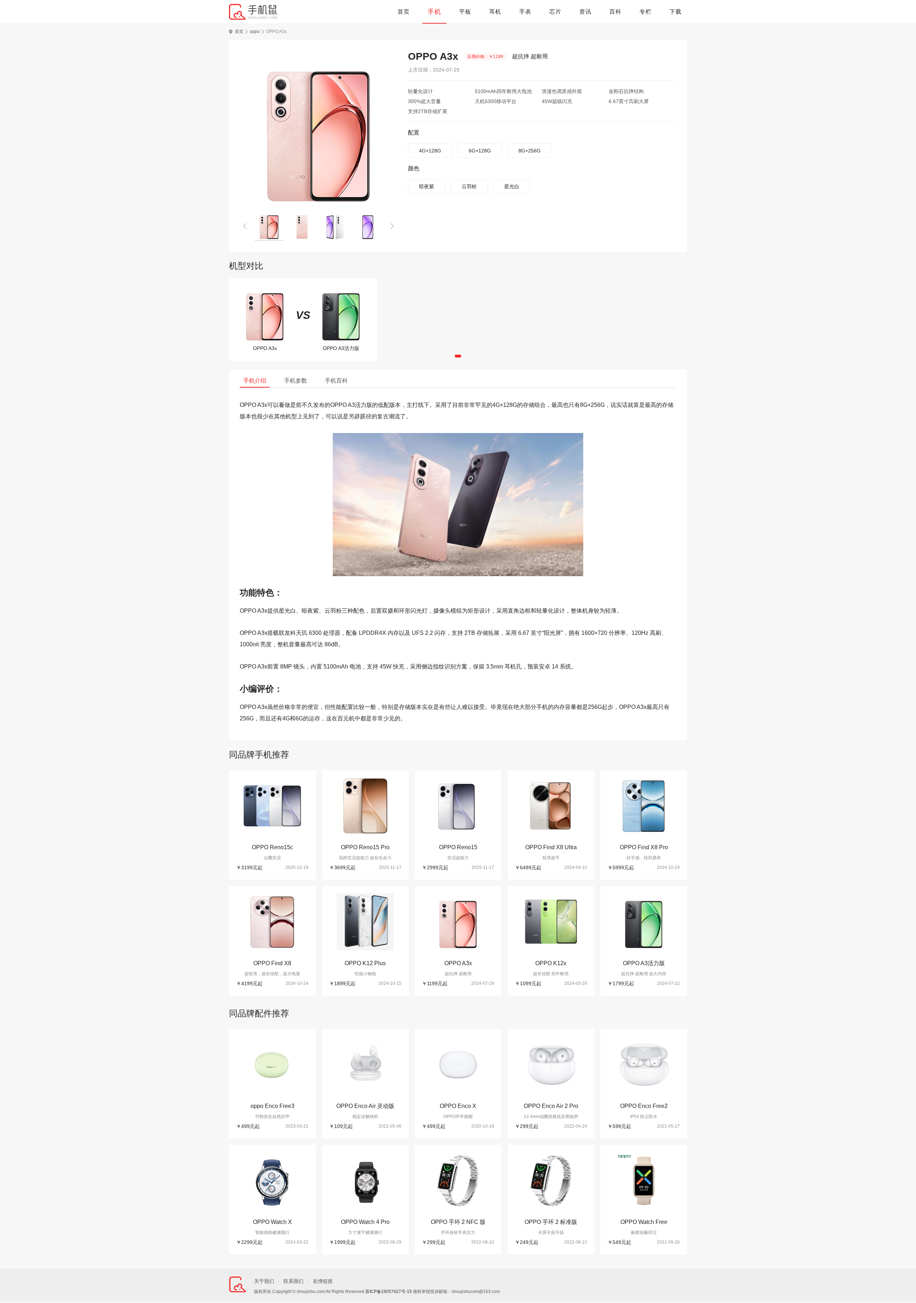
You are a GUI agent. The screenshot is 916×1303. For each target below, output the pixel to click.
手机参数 (295, 381)
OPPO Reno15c (272, 847)
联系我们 (293, 1281)
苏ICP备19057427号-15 (388, 1291)
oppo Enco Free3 (272, 1106)
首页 (404, 12)
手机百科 (336, 381)
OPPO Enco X (458, 1106)
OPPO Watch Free (643, 1222)
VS (303, 315)
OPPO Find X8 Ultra (551, 847)
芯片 (555, 12)
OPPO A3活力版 (644, 963)
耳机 (495, 12)
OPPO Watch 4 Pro (365, 1222)
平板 (465, 12)
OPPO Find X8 (272, 963)
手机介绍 (254, 381)
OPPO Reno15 (458, 847)
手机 (434, 11)
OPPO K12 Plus (365, 963)
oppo (255, 31)
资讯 (585, 12)
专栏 (645, 12)
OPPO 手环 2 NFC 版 (458, 1222)
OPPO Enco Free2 (644, 1106)
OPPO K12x (550, 963)
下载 (675, 12)
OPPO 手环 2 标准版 (551, 1222)
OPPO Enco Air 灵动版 (365, 1106)
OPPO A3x (458, 963)
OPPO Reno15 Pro (365, 847)
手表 (525, 12)
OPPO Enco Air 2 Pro (551, 1106)
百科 (615, 12)
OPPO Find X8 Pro (644, 847)
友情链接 (323, 1281)
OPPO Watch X (272, 1222)
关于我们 (264, 1281)
